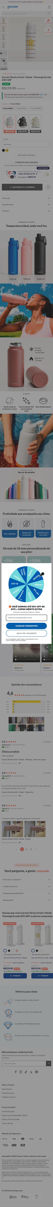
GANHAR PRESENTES (27, 626)
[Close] (49, 566)
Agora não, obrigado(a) (26, 633)
